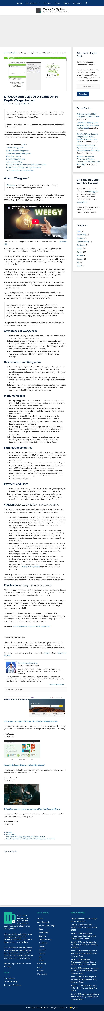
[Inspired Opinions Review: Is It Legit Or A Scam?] (22, 760)
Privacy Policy (9, 978)
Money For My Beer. (43, 1008)
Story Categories (31, 3)
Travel (79, 266)
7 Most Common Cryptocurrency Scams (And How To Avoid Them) (32, 809)
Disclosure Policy (10, 981)
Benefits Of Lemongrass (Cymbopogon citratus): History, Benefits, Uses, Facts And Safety (83, 962)
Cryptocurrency (83, 241)
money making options (31, 566)
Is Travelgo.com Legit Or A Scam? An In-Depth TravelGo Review (31, 721)
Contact (66, 3)
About (58, 3)
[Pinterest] (21, 690)
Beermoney (81, 234)
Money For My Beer (54, 9)
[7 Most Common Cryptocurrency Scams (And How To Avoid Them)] (22, 804)
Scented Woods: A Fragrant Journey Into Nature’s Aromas (25, 837)
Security (80, 259)
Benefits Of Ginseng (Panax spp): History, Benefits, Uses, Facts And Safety (84, 988)
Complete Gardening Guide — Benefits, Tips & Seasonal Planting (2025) (88, 125)
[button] (86, 3)
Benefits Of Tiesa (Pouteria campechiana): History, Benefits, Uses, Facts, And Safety (83, 936)
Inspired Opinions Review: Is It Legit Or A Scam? (24, 765)
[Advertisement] (52, 30)
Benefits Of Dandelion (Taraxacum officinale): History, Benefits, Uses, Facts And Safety (84, 953)
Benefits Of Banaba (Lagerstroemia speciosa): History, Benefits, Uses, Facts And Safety (84, 970)
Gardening (81, 245)
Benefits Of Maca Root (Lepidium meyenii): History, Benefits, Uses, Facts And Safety (84, 979)
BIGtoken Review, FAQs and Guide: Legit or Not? (32, 626)
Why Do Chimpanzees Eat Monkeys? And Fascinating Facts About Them (30, 839)
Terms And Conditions (12, 985)
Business (80, 238)
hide (24, 145)
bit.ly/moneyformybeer (57, 684)
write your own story (22, 953)
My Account (77, 3)
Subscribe (83, 94)
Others (79, 252)
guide (8, 834)
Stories (19, 3)
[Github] (16, 690)
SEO (78, 262)
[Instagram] (12, 690)
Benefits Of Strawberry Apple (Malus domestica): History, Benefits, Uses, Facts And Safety (85, 996)
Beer (79, 231)
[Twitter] (18, 690)
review (46, 653)
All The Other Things (47, 925)
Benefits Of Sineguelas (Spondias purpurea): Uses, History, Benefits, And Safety (88, 148)
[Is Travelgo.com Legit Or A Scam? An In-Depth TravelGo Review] (47, 716)
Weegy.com (11, 185)
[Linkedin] (9, 690)
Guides (79, 248)
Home (6, 53)
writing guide (93, 191)
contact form (82, 202)
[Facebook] (6, 690)
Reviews (14, 53)
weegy (13, 834)
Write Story (47, 3)
